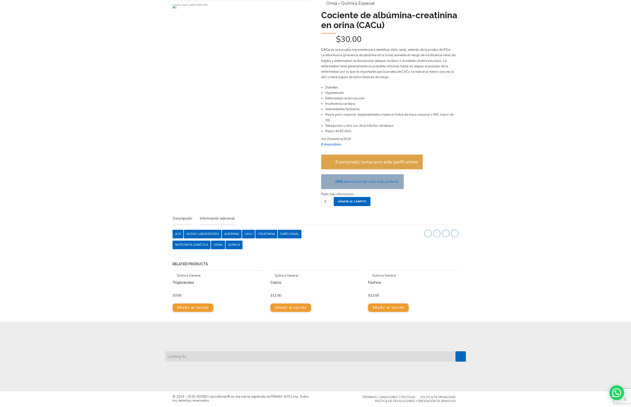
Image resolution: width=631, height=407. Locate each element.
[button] (616, 392)
